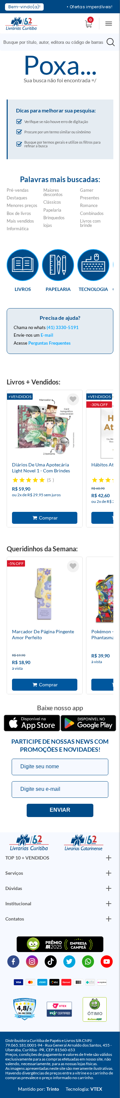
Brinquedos (54, 217)
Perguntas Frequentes (49, 343)
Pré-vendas (18, 190)
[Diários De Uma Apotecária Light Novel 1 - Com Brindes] (44, 427)
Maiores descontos (53, 192)
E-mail (47, 335)
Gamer (86, 190)
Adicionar (44, 518)
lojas (47, 225)
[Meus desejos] (73, 399)
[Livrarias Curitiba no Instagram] (32, 961)
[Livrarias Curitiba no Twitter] (69, 961)
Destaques (17, 197)
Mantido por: (38, 1089)
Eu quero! (60, 810)
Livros (23, 289)
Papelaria (52, 210)
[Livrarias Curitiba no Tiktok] (51, 961)
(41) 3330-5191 (63, 327)
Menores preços (22, 205)
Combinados (92, 213)
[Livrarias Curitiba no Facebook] (13, 961)
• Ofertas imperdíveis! (89, 7)
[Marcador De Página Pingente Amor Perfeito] (44, 594)
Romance (89, 205)
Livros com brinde (90, 223)
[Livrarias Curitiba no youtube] (107, 961)
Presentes (89, 197)
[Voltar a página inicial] (21, 23)
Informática (18, 228)
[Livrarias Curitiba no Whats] (88, 961)
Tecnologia (93, 289)
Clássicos (52, 202)
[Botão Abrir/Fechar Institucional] (109, 858)
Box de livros (19, 213)
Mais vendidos (20, 221)
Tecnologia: (84, 1089)
